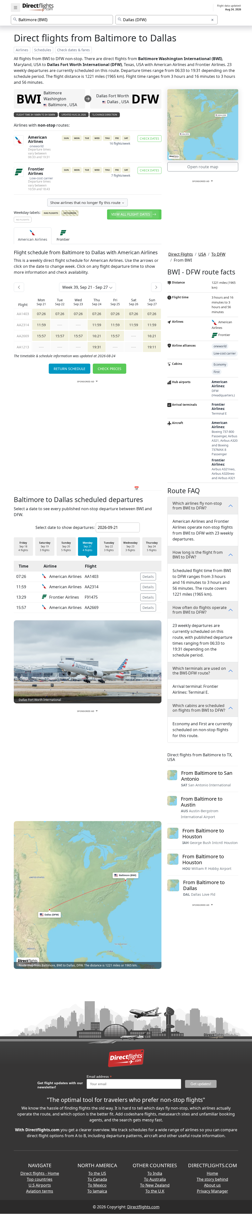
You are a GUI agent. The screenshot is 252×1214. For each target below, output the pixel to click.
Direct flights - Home (39, 1173)
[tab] (32, 235)
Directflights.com (143, 1207)
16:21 (96, 336)
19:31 (96, 347)
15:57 (41, 336)
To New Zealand (155, 1185)
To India (154, 1173)
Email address (99, 1076)
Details (148, 576)
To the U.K (154, 1191)
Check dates (149, 138)
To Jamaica (97, 1191)
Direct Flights (180, 254)
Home (212, 1173)
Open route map (202, 166)
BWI (28, 98)
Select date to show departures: (65, 527)
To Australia (155, 1179)
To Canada (97, 1179)
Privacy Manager (212, 1191)
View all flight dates (131, 214)
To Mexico (97, 1185)
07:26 (41, 313)
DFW (145, 98)
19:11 (151, 347)
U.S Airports (40, 1185)
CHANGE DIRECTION (106, 114)
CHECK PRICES (109, 368)
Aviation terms (39, 1191)
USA (202, 254)
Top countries (39, 1179)
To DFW (218, 254)
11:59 (41, 324)
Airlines (22, 50)
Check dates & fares (73, 50)
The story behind (212, 1179)
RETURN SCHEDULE (69, 368)
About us (212, 1185)
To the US (97, 1173)
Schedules (42, 50)
